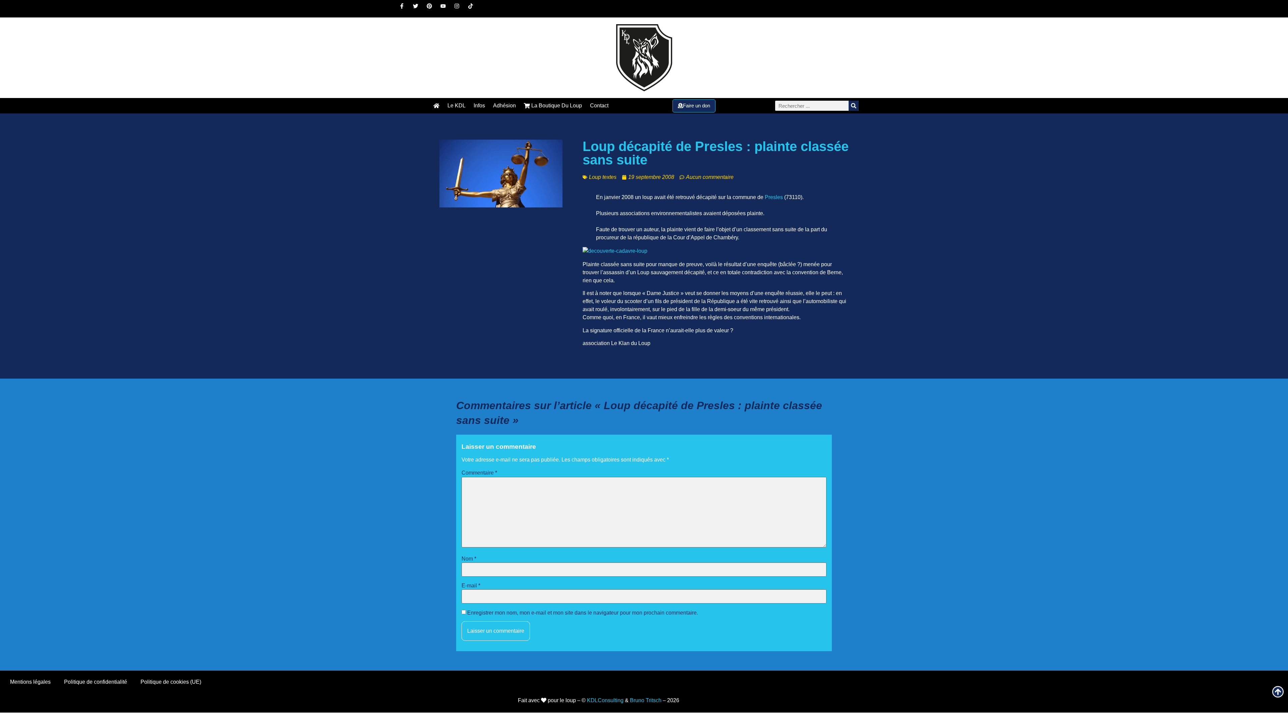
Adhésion (504, 105)
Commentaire (479, 473)
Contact (599, 105)
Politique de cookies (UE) (171, 682)
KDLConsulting (605, 700)
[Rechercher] (854, 106)
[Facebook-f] (404, 8)
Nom (469, 559)
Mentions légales (30, 682)
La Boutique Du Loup (556, 105)
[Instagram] (459, 8)
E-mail (471, 585)
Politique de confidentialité (95, 682)
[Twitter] (418, 8)
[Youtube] (445, 8)
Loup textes (602, 177)
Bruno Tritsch (645, 700)
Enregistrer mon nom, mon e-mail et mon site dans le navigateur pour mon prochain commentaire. (582, 613)
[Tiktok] (473, 8)
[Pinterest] (432, 8)
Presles (774, 197)
